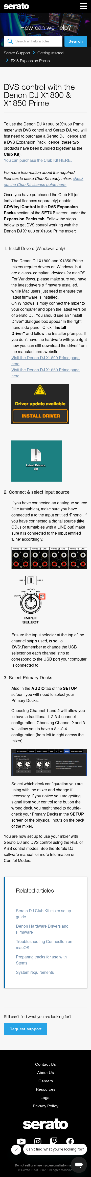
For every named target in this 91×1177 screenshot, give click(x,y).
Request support (26, 1029)
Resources (45, 1089)
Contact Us (45, 1064)
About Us (45, 1072)
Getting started (50, 52)
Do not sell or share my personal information (45, 1165)
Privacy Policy (45, 1105)
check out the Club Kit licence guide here (43, 181)
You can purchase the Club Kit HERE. (38, 160)
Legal (45, 1097)
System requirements (35, 972)
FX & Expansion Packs (30, 60)
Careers (45, 1080)
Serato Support (17, 52)
